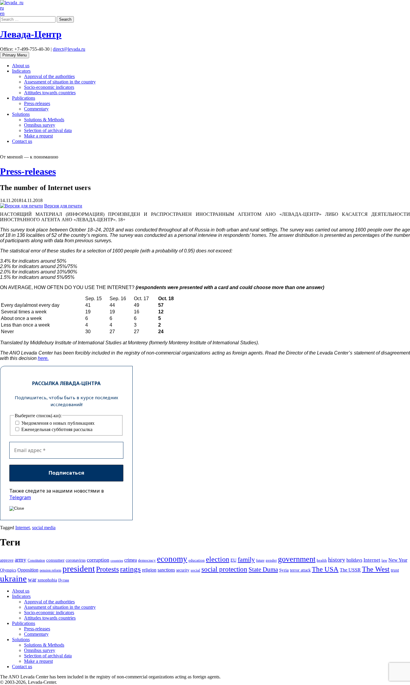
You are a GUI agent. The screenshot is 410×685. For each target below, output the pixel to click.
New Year (397, 560)
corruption (98, 560)
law (384, 560)
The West (376, 569)
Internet (22, 527)
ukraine (13, 578)
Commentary (36, 108)
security (182, 570)
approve (7, 560)
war (32, 579)
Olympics (8, 570)
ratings (130, 569)
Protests (107, 569)
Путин (63, 580)
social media (44, 527)
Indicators (21, 71)
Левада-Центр (31, 34)
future (260, 560)
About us (20, 65)
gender (271, 560)
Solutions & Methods (44, 119)
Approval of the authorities (49, 76)
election (217, 559)
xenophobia (47, 580)
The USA (325, 569)
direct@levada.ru (69, 49)
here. (43, 358)
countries (116, 560)
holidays (354, 560)
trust (395, 570)
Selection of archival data (48, 130)
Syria (284, 570)
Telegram (20, 497)
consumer (55, 560)
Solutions (21, 114)
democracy (147, 560)
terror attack (300, 570)
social (195, 570)
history (336, 559)
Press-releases (37, 103)
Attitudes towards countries (50, 92)
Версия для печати (63, 205)
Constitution (36, 560)
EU (234, 560)
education (196, 560)
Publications (23, 98)
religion (149, 569)
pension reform (50, 570)
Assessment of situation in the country (60, 81)
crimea (130, 560)
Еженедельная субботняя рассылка (56, 429)
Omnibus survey (39, 125)
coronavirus (76, 560)
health (322, 560)
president (78, 568)
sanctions (166, 570)
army (20, 560)
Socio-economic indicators (49, 87)
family (246, 559)
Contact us (22, 141)
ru (2, 8)
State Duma (263, 569)
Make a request (38, 135)
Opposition (27, 570)
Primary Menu (14, 55)
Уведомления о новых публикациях (57, 423)
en (2, 13)
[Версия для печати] (21, 205)
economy (172, 558)
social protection (224, 569)
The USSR (350, 570)
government (296, 559)
